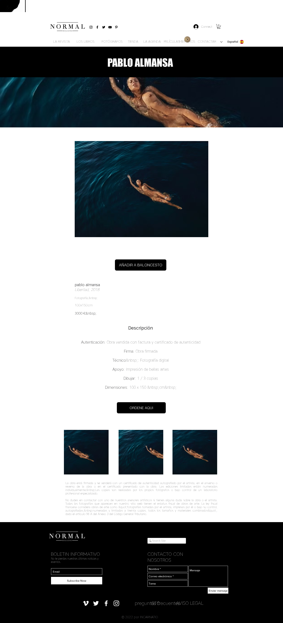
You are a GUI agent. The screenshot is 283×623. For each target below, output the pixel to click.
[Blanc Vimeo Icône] (86, 603)
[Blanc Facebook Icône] (106, 603)
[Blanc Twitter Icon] (96, 603)
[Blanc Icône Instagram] (116, 603)
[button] (219, 26)
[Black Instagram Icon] (91, 27)
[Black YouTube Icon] (110, 27)
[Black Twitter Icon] (104, 27)
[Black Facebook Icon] (97, 27)
